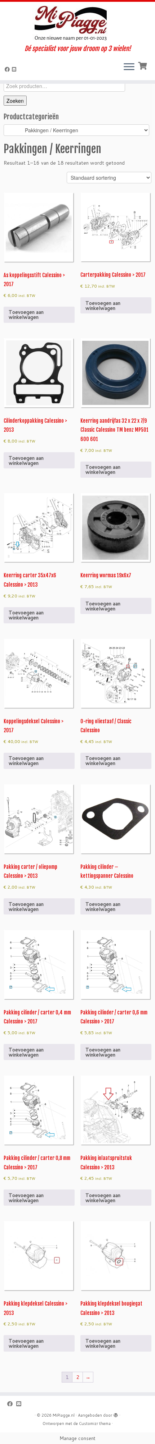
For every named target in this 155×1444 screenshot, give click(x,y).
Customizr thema (95, 1423)
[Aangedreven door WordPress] (115, 1413)
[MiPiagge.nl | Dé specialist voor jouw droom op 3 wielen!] (77, 23)
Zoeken (15, 100)
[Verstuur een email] (15, 69)
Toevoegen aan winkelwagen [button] (26, 314)
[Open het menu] (129, 67)
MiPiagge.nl (64, 1415)
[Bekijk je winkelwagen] (143, 65)
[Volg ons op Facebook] (8, 69)
